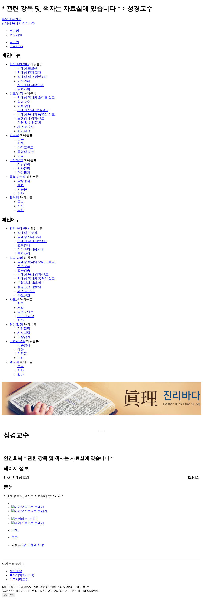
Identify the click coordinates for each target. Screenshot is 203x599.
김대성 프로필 (27, 68)
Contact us (16, 46)
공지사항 (23, 89)
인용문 (22, 189)
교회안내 (23, 81)
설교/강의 (16, 93)
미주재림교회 (19, 579)
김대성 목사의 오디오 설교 (36, 97)
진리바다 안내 (19, 64)
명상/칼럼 (16, 160)
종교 (20, 201)
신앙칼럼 (23, 164)
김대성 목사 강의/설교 (32, 110)
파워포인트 (25, 147)
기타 (20, 156)
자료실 (14, 135)
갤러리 (14, 197)
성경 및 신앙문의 (29, 122)
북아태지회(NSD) (22, 575)
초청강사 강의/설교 (30, 118)
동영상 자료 (25, 151)
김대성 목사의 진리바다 (18, 23)
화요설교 (23, 131)
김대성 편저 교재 (29, 72)
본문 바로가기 (11, 19)
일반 (20, 210)
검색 (14, 530)
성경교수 (23, 101)
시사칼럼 (23, 168)
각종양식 (23, 181)
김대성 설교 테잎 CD (32, 76)
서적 (20, 143)
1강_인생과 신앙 (32, 545)
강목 (20, 139)
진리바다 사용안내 (30, 85)
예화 (20, 185)
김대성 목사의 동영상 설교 (36, 114)
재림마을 (16, 571)
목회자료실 (17, 176)
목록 (14, 537)
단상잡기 (23, 172)
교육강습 (23, 106)
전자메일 (16, 35)
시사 (20, 206)
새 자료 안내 (26, 126)
